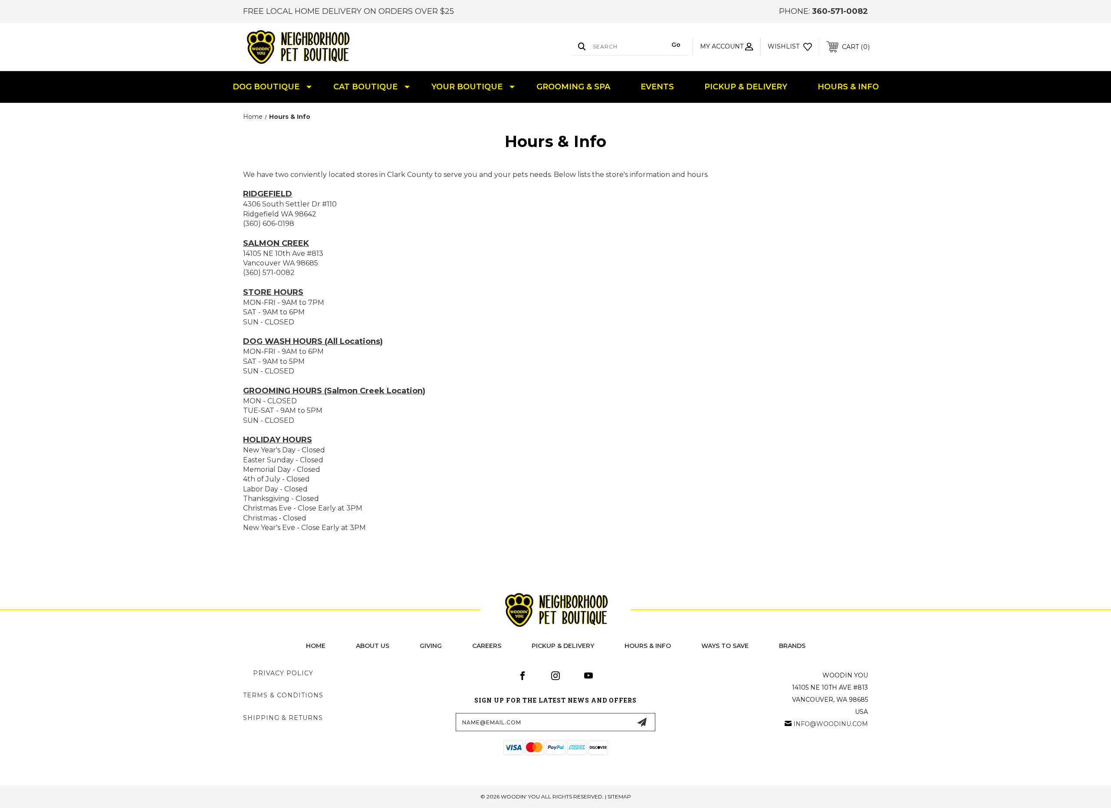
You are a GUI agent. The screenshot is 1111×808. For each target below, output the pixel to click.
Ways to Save (725, 646)
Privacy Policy (283, 673)
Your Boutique (467, 87)
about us (372, 646)
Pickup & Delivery (745, 87)
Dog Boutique (266, 87)
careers (486, 646)
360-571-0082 (840, 11)
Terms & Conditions (283, 695)
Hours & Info (848, 87)
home (315, 646)
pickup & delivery (563, 646)
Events (657, 87)
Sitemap (619, 796)
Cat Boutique (365, 87)
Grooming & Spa (573, 87)
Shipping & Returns (283, 718)
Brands (792, 646)
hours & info (648, 646)
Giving (431, 646)
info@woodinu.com (830, 724)
